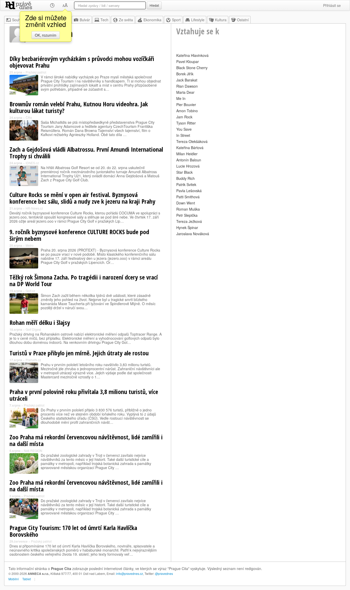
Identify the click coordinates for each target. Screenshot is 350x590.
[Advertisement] (258, 273)
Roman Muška (188, 209)
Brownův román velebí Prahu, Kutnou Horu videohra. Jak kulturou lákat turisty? (78, 107)
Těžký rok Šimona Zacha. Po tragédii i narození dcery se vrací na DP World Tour (83, 280)
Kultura (221, 19)
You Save (184, 129)
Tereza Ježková (189, 221)
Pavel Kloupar (187, 61)
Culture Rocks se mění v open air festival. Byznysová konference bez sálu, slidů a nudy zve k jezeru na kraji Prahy (82, 197)
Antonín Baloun (188, 159)
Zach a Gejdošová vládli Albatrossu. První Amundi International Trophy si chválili (86, 152)
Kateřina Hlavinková (192, 55)
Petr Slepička (187, 215)
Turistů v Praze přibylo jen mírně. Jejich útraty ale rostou (79, 353)
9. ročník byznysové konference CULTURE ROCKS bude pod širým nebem (79, 235)
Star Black (184, 172)
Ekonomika (152, 19)
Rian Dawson (187, 86)
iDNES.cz (32, 163)
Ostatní (243, 19)
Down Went (185, 202)
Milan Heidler (187, 153)
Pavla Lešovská (189, 190)
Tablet (26, 579)
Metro (30, 245)
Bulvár (85, 19)
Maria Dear (185, 92)
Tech (104, 19)
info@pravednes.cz (129, 573)
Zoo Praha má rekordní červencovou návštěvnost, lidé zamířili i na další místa (86, 440)
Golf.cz (30, 290)
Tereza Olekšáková (192, 141)
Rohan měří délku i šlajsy (39, 322)
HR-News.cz (34, 208)
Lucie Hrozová (188, 166)
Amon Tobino (187, 110)
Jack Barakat (186, 79)
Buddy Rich (185, 178)
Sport (176, 19)
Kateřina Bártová (189, 147)
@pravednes (164, 573)
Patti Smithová (188, 196)
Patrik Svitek (186, 184)
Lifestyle (197, 19)
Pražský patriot (36, 72)
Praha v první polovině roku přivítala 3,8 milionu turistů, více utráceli (83, 394)
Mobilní (13, 579)
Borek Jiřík (184, 73)
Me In (181, 98)
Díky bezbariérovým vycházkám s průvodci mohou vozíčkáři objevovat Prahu (81, 61)
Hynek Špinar (187, 227)
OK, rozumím (45, 35)
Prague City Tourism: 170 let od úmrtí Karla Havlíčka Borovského (73, 531)
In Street (183, 135)
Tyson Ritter (186, 123)
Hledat (154, 5)
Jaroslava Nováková (192, 233)
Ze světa (126, 19)
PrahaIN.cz (33, 360)
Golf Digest (33, 329)
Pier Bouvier (186, 104)
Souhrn (18, 19)
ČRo (29, 117)
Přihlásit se (332, 5)
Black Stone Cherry (192, 67)
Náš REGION (33, 450)
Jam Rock (184, 116)
